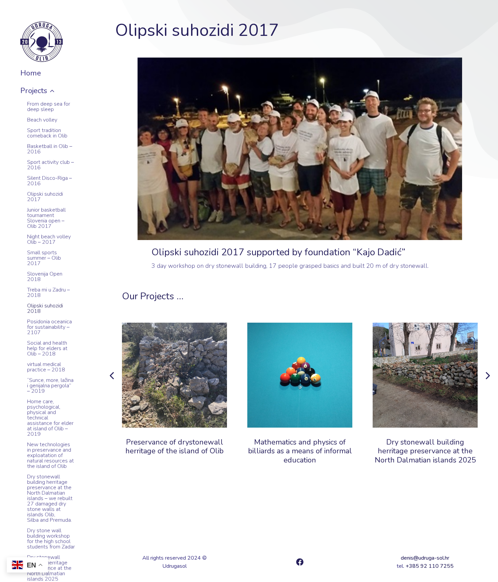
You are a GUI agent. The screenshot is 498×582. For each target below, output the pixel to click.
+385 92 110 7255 (430, 566)
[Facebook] (300, 562)
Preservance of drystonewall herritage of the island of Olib (174, 446)
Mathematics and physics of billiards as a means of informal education (300, 451)
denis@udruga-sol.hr (425, 558)
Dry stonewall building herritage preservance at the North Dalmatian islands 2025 (425, 451)
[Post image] (174, 375)
